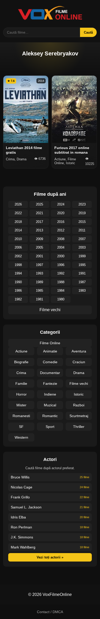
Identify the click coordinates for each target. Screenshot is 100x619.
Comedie (50, 362)
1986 (18, 290)
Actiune (21, 351)
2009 (39, 239)
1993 (39, 273)
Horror (21, 394)
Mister (21, 405)
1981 (39, 299)
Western (21, 437)
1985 (39, 290)
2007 (82, 239)
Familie (21, 383)
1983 (82, 290)
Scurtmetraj (78, 416)
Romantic (50, 416)
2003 (82, 247)
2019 (82, 213)
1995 (82, 265)
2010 (18, 239)
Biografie (21, 362)
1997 (39, 265)
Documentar (50, 373)
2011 (81, 230)
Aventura (79, 351)
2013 (39, 230)
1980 (60, 299)
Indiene (50, 394)
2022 (18, 213)
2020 (60, 213)
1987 (82, 282)
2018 (18, 222)
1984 (60, 290)
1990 (18, 282)
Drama (78, 373)
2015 (82, 222)
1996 (60, 265)
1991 (82, 273)
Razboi (78, 405)
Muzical (50, 405)
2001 (39, 256)
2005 (39, 247)
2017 (39, 222)
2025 (39, 204)
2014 (18, 230)
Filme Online (50, 343)
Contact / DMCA (50, 612)
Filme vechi (50, 310)
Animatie (50, 351)
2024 (60, 204)
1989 (39, 282)
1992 (60, 273)
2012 (60, 230)
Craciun (79, 362)
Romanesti (21, 416)
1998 (18, 265)
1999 (82, 256)
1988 (60, 282)
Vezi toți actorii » (50, 557)
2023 (82, 204)
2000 (60, 256)
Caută (88, 32)
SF (21, 427)
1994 (18, 273)
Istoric (79, 394)
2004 (60, 247)
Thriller (78, 427)
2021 (39, 213)
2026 (18, 204)
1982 (18, 299)
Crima (21, 373)
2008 (60, 239)
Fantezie (50, 383)
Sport (50, 427)
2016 (60, 222)
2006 (18, 247)
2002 (18, 256)
